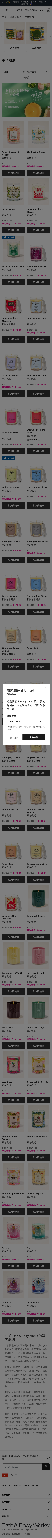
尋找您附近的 (39, 727)
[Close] (45, 687)
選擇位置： (12, 715)
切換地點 (33, 737)
